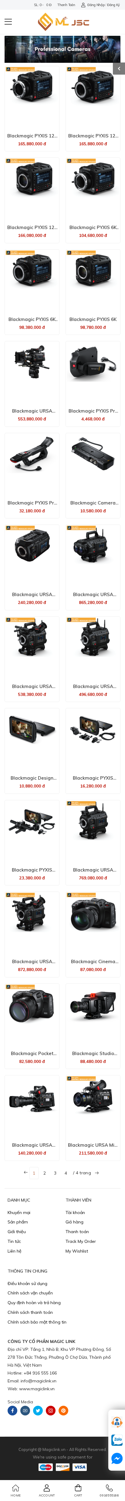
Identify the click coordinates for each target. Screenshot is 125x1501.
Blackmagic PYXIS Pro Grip (93, 413)
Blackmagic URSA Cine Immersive (93, 597)
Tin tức (14, 1241)
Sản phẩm (18, 1222)
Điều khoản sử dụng (27, 1283)
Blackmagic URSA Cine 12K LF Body (32, 597)
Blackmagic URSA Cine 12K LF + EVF (32, 689)
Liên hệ (15, 1251)
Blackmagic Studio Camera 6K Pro (93, 1056)
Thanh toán (66, 5)
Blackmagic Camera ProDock (93, 505)
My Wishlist (77, 1251)
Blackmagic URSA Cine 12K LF (93, 689)
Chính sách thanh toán (30, 1312)
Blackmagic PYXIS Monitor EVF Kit (32, 872)
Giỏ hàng (74, 1222)
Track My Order (81, 1241)
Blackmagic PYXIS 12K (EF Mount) (93, 138)
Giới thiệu (17, 1231)
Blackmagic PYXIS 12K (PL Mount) (32, 138)
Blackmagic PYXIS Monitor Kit (93, 780)
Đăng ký (113, 5)
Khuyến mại (19, 1212)
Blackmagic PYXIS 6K (93, 319)
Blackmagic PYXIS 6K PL (93, 230)
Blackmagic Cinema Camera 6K (93, 964)
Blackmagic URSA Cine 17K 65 (93, 872)
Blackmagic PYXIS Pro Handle (32, 505)
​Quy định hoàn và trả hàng (34, 1302)
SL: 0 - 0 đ (42, 5)
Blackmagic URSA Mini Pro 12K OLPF (93, 1147)
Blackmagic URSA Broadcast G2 (32, 1147)
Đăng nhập (95, 5)
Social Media (20, 1402)
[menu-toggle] (8, 21)
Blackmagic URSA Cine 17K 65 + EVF (32, 964)
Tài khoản (75, 1212)
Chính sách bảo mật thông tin (37, 1322)
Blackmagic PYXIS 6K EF (32, 322)
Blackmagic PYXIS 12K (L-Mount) (32, 230)
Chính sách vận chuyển (30, 1293)
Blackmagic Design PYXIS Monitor (32, 780)
